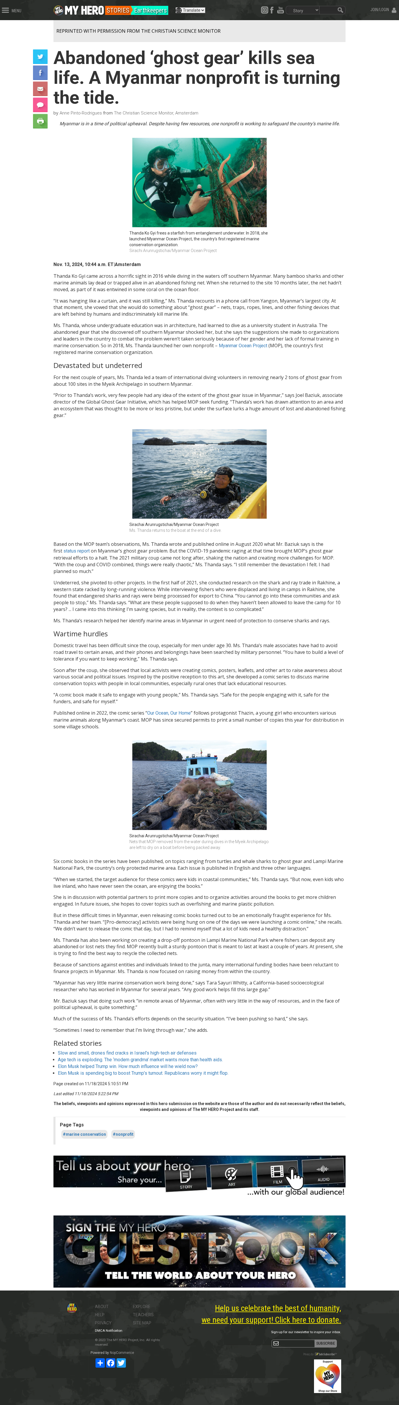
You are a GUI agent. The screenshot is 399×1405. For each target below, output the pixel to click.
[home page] (84, 8)
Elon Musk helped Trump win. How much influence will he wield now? (128, 1066)
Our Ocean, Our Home (169, 713)
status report (76, 551)
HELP (100, 1314)
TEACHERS (143, 1314)
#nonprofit (123, 1134)
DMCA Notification (108, 1331)
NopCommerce (122, 1353)
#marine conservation (84, 1134)
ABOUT (102, 1306)
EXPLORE (141, 1306)
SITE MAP (142, 1323)
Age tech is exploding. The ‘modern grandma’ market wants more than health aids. (140, 1059)
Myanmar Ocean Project (243, 345)
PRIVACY (103, 1323)
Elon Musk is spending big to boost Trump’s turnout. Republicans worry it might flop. (143, 1073)
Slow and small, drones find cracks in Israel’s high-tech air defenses (127, 1053)
